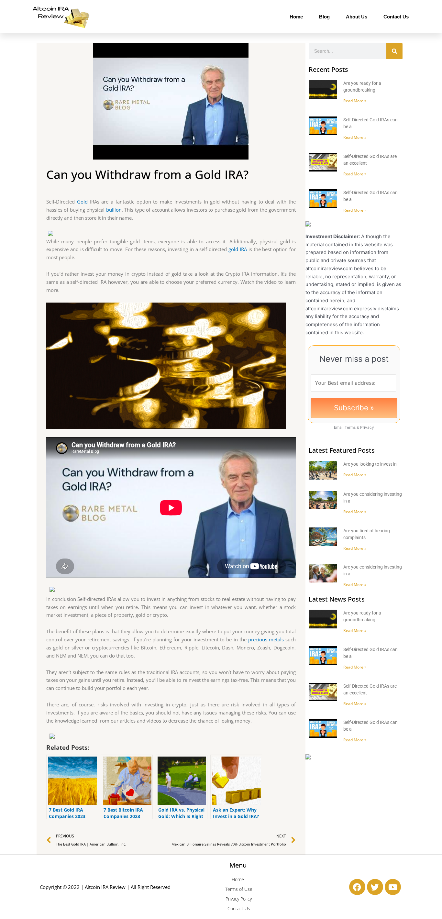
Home (296, 16)
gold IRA (237, 249)
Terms (350, 427)
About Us (356, 16)
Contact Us (396, 16)
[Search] (394, 51)
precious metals (266, 639)
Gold (82, 201)
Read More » (354, 101)
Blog (324, 16)
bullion (114, 209)
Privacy (367, 427)
